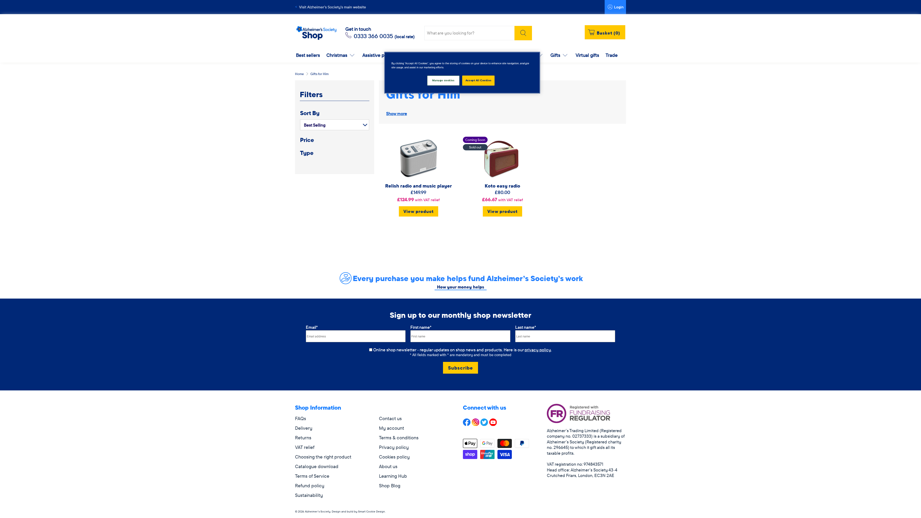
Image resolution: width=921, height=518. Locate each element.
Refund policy (309, 486)
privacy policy (538, 350)
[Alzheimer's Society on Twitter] (484, 424)
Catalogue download (316, 466)
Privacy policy (394, 447)
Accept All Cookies (478, 80)
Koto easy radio (502, 186)
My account (391, 428)
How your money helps (460, 287)
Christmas (336, 55)
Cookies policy (394, 457)
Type (306, 153)
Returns (303, 438)
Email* (312, 327)
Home (299, 74)
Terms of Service (312, 476)
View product (418, 211)
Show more (396, 113)
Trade (612, 55)
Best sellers (308, 55)
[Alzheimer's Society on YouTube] (493, 424)
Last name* (525, 327)
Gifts (555, 55)
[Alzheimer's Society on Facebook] (467, 424)
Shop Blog (389, 486)
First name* (420, 327)
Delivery (303, 428)
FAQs (300, 418)
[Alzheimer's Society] (316, 33)
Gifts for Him (319, 74)
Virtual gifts (587, 55)
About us (388, 466)
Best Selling (314, 125)
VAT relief (304, 447)
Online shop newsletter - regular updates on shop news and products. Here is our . (462, 350)
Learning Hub (393, 476)
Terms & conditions (399, 438)
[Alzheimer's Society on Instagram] (475, 424)
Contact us (390, 418)
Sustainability (309, 495)
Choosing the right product (323, 457)
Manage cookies (443, 80)
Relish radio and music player (418, 186)
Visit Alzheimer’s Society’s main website (332, 7)
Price (307, 140)
